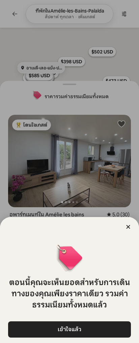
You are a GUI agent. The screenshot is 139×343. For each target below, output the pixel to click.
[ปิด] (128, 227)
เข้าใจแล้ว (69, 329)
